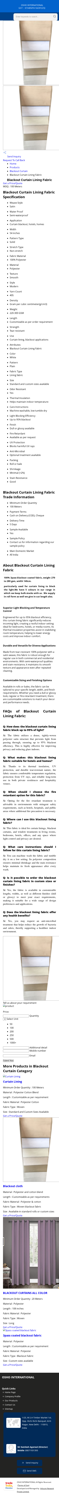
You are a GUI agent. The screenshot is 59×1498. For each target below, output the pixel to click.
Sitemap (9, 1409)
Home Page (10, 1392)
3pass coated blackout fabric (22, 1335)
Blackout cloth (13, 1186)
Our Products (11, 1400)
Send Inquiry (14, 156)
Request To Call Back (14, 160)
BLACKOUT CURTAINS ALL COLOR (25, 1293)
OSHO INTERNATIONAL (32, 6)
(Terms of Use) (23, 1485)
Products (15, 167)
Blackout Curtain (19, 171)
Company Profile (12, 1396)
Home (13, 163)
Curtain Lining (12, 1081)
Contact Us (10, 1404)
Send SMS (31, 1470)
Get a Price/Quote (12, 183)
